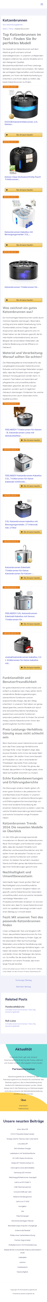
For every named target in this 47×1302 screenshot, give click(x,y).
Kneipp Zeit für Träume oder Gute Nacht (22, 1139)
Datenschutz (24, 1109)
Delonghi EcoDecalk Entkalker (22, 1168)
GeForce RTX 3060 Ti (22, 1182)
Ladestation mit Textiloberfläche (22, 1153)
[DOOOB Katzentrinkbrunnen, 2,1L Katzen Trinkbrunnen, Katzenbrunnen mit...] (23, 104)
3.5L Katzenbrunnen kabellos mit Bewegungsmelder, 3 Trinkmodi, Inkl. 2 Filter (21, 524)
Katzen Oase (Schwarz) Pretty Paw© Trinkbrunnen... (23, 178)
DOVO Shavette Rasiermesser (22, 1134)
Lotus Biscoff (22, 1144)
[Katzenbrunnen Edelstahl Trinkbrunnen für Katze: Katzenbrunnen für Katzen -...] (23, 554)
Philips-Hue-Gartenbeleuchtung (22, 1235)
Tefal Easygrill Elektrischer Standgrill (22, 1177)
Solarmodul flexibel (22, 1230)
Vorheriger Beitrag (23, 980)
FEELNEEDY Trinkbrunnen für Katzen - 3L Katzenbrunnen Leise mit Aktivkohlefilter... (23, 432)
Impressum (23, 1106)
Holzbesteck (22, 1267)
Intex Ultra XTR (22, 1129)
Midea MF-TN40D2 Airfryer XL (22, 1163)
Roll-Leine (10, 1020)
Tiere (30, 1010)
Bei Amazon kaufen (24, 135)
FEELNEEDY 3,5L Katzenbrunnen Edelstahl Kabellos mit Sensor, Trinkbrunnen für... (21, 616)
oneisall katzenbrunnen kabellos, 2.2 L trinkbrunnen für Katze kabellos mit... (23, 660)
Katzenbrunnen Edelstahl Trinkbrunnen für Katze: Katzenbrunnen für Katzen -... (19, 570)
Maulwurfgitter (22, 1272)
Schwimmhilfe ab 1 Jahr (23, 1192)
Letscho (22, 1262)
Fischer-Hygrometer (23, 1240)
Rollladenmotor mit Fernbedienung (23, 1245)
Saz (22, 1211)
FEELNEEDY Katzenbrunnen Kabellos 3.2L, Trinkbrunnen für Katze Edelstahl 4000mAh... (23, 478)
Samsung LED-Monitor (22, 1172)
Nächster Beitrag (23, 987)
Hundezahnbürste (14, 1006)
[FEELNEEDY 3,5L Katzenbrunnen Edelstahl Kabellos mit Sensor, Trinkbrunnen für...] (23, 600)
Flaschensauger (22, 1216)
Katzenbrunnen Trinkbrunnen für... (22, 287)
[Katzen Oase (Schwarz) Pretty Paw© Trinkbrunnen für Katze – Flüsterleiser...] (23, 159)
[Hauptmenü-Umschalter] (42, 4)
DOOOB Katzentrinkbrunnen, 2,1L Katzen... (21, 123)
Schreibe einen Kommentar (16, 1010)
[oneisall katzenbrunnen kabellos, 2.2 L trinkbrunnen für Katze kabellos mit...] (23, 645)
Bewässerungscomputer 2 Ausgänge (22, 1226)
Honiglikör (23, 1206)
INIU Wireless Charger (22, 1148)
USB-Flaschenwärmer (22, 1187)
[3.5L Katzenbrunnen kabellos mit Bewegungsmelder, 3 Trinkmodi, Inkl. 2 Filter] (23, 508)
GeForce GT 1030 (22, 1201)
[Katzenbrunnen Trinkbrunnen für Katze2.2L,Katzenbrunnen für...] (23, 269)
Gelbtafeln (22, 1257)
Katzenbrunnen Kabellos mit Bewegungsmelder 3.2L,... (19, 233)
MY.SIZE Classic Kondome (23, 1158)
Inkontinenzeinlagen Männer (22, 1221)
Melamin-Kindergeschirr (22, 1197)
